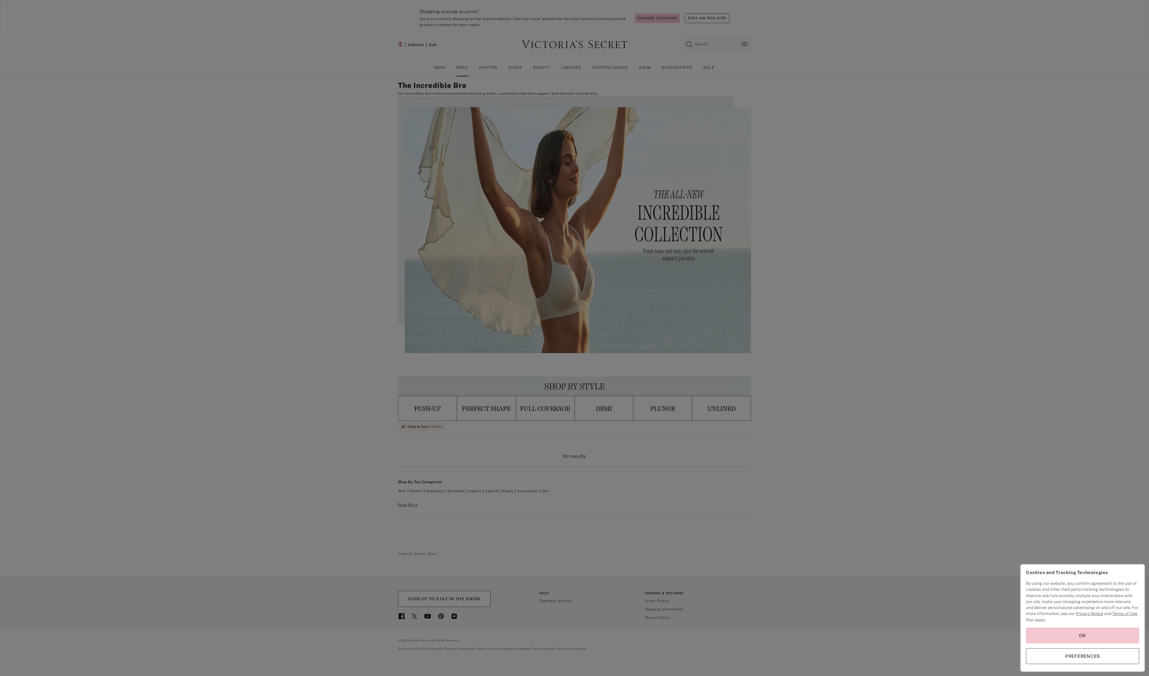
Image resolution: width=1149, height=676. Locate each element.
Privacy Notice (1089, 613)
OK (1082, 635)
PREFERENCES (1082, 656)
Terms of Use (1124, 613)
